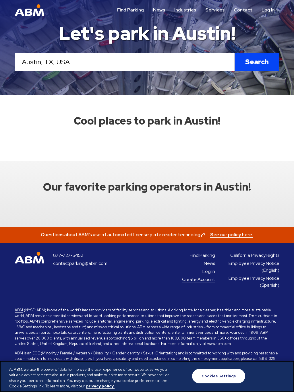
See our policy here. (231, 235)
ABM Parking (29, 10)
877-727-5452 (68, 255)
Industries (185, 10)
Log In (268, 10)
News (159, 10)
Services (215, 10)
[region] (147, 376)
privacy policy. (100, 386)
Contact (243, 10)
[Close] (284, 375)
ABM (19, 310)
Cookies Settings (219, 376)
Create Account (198, 279)
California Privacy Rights (254, 255)
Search (257, 61)
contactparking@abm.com (80, 263)
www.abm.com (219, 343)
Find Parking (130, 10)
